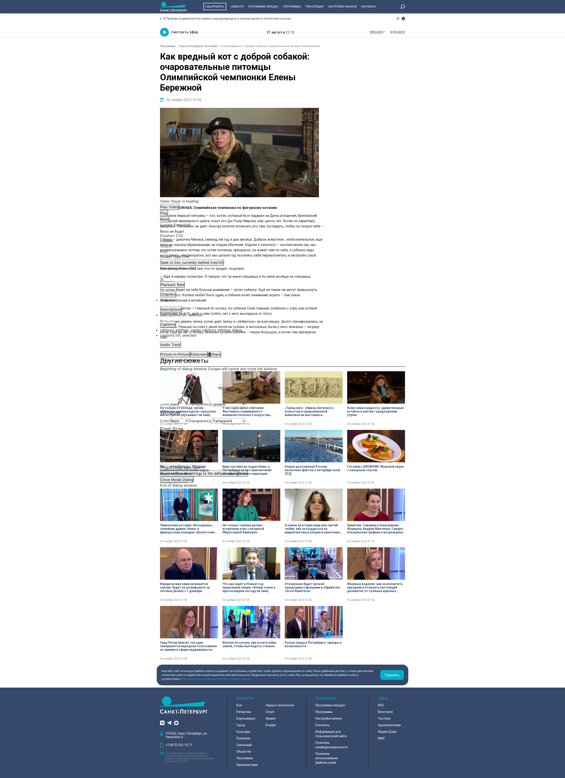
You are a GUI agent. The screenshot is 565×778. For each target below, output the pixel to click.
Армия (270, 718)
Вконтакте (385, 712)
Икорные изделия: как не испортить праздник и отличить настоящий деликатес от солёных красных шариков (375, 587)
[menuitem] (239, 330)
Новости (237, 6)
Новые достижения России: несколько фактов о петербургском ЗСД (312, 470)
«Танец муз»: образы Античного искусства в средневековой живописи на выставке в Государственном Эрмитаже (309, 411)
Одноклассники (389, 725)
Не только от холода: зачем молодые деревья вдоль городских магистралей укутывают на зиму (188, 411)
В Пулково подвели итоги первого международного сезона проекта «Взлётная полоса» (227, 18)
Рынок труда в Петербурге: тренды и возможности (313, 644)
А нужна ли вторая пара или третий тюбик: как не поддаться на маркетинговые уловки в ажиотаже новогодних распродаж (312, 528)
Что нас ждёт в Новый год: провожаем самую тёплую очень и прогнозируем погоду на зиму (248, 587)
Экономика (244, 758)
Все (239, 705)
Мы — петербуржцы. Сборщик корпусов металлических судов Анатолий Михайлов (184, 470)
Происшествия (247, 765)
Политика (243, 738)
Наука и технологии (280, 705)
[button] (403, 18)
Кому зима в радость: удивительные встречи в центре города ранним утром (375, 411)
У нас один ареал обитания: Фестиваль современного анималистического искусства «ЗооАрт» (246, 411)
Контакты (368, 6)
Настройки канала (342, 6)
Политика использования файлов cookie (326, 758)
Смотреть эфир (184, 32)
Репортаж (243, 712)
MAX (381, 738)
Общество (243, 751)
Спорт (270, 712)
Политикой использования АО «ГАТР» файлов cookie (215, 679)
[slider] (239, 246)
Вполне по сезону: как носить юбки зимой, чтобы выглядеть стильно (249, 644)
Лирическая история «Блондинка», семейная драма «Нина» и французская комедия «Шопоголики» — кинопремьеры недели (189, 528)
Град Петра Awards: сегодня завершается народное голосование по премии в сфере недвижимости (188, 646)
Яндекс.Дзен (387, 731)
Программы (292, 6)
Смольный (244, 745)
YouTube (384, 718)
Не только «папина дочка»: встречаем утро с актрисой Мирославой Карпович (243, 528)
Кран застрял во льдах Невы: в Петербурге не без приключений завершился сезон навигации (246, 470)
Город (240, 725)
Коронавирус (246, 718)
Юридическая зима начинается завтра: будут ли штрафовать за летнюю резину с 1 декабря (185, 587)
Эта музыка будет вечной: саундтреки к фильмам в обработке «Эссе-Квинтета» (312, 587)
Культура (243, 731)
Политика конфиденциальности (331, 745)
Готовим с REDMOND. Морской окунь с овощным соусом (375, 468)
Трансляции (314, 6)
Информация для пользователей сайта (331, 734)
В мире (271, 725)
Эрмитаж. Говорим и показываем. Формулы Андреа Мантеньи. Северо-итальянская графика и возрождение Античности (376, 528)
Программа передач (263, 6)
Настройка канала (328, 718)
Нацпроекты (214, 6)
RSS (381, 705)
